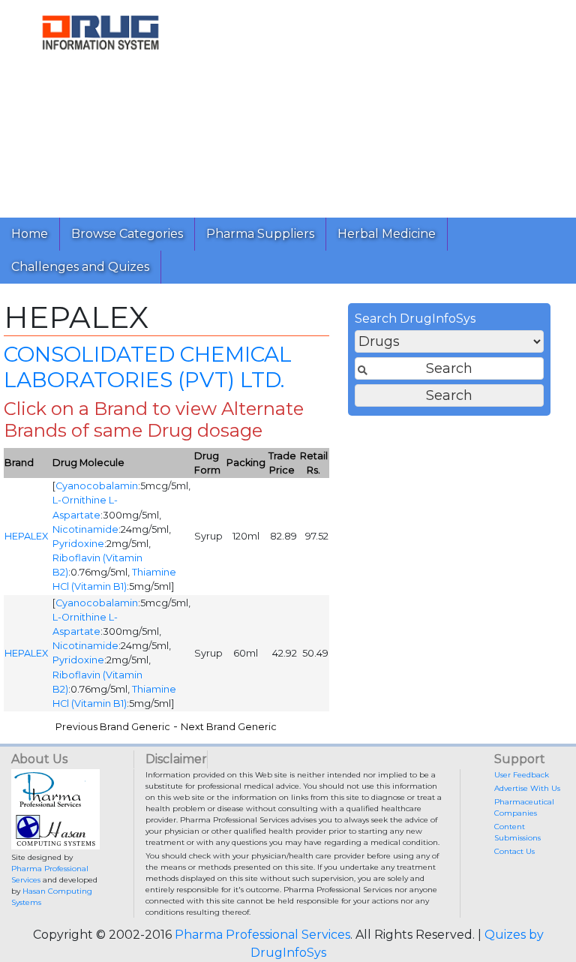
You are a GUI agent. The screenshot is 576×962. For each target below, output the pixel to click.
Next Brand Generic (229, 726)
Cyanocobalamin (97, 486)
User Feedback (521, 775)
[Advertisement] (388, 105)
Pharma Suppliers (260, 234)
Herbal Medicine (387, 234)
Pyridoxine (78, 543)
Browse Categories (127, 234)
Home (29, 234)
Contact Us (514, 851)
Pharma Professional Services (262, 934)
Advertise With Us (527, 788)
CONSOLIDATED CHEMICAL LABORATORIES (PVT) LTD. (148, 366)
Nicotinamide (85, 529)
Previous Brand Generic (113, 726)
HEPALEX (26, 536)
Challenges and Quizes (80, 267)
